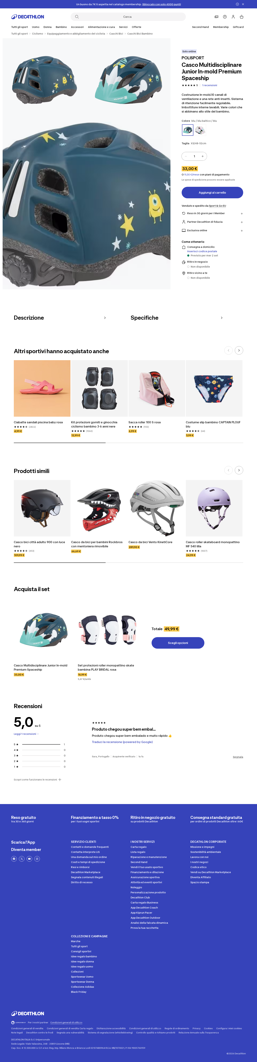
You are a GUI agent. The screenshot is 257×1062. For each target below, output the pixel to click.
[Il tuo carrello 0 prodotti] (241, 17)
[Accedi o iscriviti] (233, 17)
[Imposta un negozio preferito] (216, 17)
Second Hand (200, 26)
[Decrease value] (186, 156)
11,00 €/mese (191, 174)
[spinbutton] (194, 156)
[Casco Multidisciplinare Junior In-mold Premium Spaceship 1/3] (128, 80)
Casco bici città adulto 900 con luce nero (39, 544)
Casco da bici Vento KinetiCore (150, 542)
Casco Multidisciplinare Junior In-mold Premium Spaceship (40, 667)
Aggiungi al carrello (212, 192)
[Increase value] (202, 156)
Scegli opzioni (178, 643)
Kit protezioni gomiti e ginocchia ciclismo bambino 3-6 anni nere (94, 424)
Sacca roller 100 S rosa (144, 422)
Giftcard (238, 26)
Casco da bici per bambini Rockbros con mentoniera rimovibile (97, 544)
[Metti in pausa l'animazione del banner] (237, 4)
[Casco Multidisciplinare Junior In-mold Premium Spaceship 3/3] (86, 205)
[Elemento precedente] (228, 350)
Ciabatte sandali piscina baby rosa (38, 422)
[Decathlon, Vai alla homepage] (27, 16)
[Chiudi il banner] (243, 4)
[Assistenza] (225, 17)
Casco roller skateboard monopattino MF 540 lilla (213, 544)
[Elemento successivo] (239, 350)
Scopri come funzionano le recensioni (35, 779)
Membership (221, 26)
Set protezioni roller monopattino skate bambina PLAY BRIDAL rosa (106, 667)
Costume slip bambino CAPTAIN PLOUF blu (213, 424)
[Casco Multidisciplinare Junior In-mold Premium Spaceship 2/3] (45, 80)
